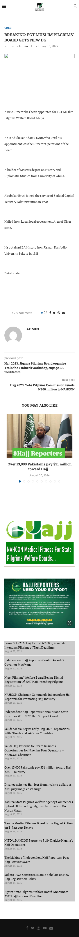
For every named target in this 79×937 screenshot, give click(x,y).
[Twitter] (32, 928)
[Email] (51, 928)
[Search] (75, 6)
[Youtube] (45, 928)
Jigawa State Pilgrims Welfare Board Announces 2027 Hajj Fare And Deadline (36, 894)
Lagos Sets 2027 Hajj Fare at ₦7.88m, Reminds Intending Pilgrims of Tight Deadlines (34, 645)
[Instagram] (38, 928)
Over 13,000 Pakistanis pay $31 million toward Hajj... (40, 466)
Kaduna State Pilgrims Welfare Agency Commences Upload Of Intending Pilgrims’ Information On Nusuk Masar (38, 806)
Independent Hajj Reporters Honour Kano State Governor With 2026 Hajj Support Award (36, 714)
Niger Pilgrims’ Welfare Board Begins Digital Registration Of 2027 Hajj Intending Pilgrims (33, 679)
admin (23, 46)
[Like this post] (45, 313)
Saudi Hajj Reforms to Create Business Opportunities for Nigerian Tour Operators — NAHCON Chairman (34, 750)
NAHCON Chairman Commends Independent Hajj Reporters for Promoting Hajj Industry (37, 696)
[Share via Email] (63, 313)
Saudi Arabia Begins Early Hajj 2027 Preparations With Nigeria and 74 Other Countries (37, 731)
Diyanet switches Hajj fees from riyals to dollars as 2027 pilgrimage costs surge (38, 786)
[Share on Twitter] (54, 313)
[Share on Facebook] (50, 313)
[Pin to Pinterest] (58, 313)
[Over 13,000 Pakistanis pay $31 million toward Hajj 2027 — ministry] (39, 436)
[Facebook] (27, 928)
